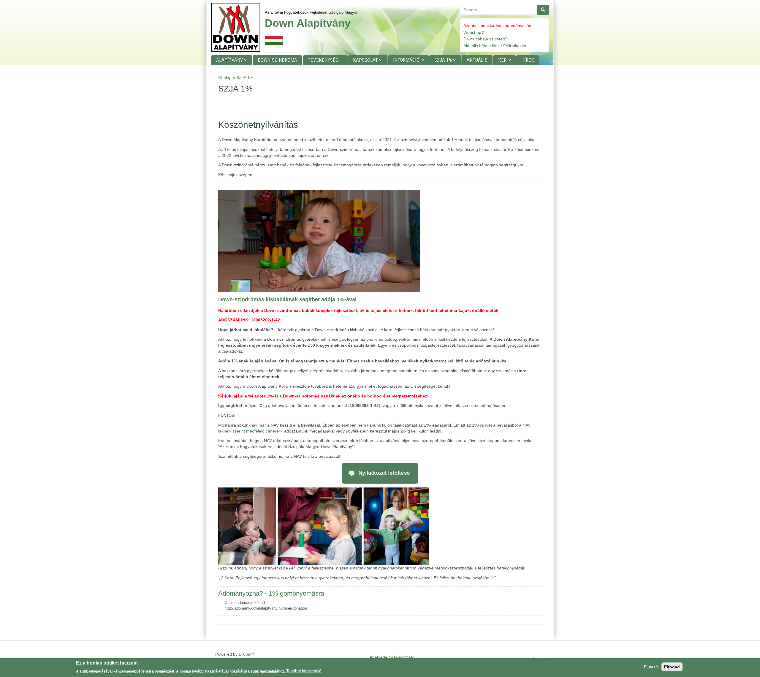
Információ (407, 60)
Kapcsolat (366, 60)
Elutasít (651, 667)
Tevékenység (323, 60)
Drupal (245, 654)
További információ (304, 670)
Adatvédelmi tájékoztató (392, 657)
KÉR (503, 60)
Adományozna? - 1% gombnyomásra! (272, 593)
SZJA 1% (443, 60)
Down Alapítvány (308, 23)
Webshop (472, 32)
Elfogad (672, 667)
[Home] (238, 27)
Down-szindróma (277, 60)
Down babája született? (485, 39)
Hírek (527, 60)
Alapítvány (230, 60)
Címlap (225, 77)
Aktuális (477, 60)
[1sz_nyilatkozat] (380, 473)
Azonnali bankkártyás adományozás (497, 25)
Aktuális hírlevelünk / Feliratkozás (494, 45)
